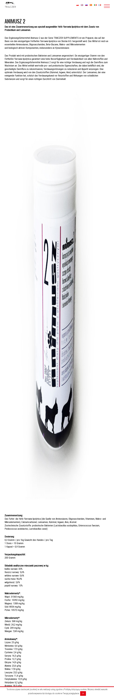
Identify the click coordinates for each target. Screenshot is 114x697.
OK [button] (83, 693)
